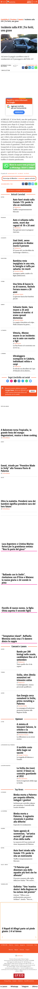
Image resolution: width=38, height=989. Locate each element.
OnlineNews (6, 438)
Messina (11, 949)
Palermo (11, 945)
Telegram (21, 986)
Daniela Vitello (18, 271)
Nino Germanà (22, 778)
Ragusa (16, 949)
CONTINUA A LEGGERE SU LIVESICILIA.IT (19, 190)
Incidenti (20, 173)
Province (13, 19)
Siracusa (22, 949)
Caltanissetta (30, 945)
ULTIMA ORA (4, 945)
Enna (36, 945)
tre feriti (26, 173)
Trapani (27, 949)
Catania (20, 19)
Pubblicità (20, 981)
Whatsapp (11, 986)
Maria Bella (16, 66)
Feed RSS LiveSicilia (29, 981)
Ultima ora (33, 986)
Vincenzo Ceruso (23, 735)
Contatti (14, 981)
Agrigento (22, 945)
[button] (2, 937)
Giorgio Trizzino (23, 755)
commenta (21, 178)
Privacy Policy (7, 981)
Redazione (17, 207)
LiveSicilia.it (5, 19)
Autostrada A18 (12, 173)
